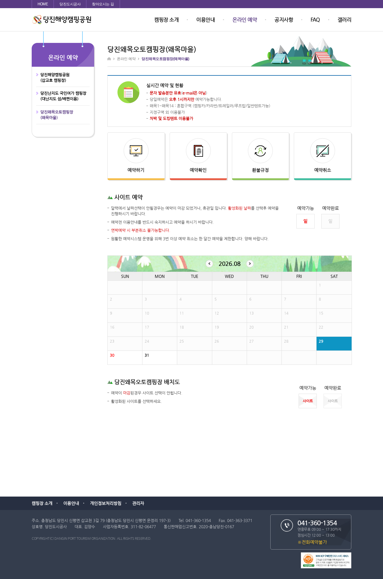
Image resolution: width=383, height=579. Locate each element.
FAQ (315, 19)
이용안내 (205, 19)
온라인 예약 (244, 19)
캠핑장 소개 (166, 19)
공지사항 (283, 19)
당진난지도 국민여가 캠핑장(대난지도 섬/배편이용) (63, 96)
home (43, 4)
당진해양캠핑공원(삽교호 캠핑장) (55, 77)
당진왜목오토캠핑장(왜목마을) (56, 115)
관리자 (138, 503)
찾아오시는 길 (103, 4)
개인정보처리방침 (105, 503)
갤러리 (345, 19)
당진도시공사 (69, 4)
